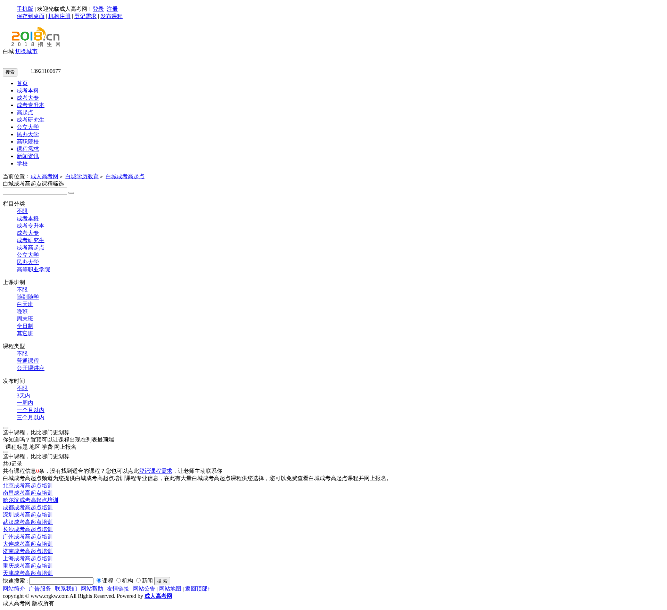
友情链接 (118, 589)
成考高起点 (30, 247)
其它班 (25, 333)
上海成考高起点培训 (28, 558)
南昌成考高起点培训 (28, 493)
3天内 (24, 395)
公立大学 (28, 255)
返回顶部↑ (197, 589)
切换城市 (26, 51)
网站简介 (14, 589)
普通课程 (28, 361)
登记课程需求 (155, 471)
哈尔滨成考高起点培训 (30, 500)
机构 (127, 581)
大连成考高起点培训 (28, 544)
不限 (22, 211)
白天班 (25, 304)
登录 (98, 9)
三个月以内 (30, 417)
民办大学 (28, 262)
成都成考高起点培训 (28, 507)
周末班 (25, 319)
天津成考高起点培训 (28, 573)
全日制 (25, 326)
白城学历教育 (82, 176)
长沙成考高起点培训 (28, 529)
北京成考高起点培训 (28, 485)
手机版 (25, 9)
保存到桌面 (30, 16)
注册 (112, 9)
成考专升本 (30, 226)
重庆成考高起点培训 (28, 566)
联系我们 (66, 589)
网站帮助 (92, 589)
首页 (22, 83)
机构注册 (59, 16)
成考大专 (28, 233)
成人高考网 (44, 176)
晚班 (22, 311)
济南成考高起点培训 (28, 551)
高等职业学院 (33, 269)
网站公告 (144, 589)
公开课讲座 (30, 368)
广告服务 (40, 589)
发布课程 (111, 16)
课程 (107, 581)
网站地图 (170, 589)
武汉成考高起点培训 (28, 522)
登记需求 (85, 16)
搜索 (10, 72)
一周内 (25, 403)
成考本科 (28, 218)
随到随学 (28, 297)
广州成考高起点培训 (28, 536)
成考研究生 (30, 240)
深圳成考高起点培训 (28, 515)
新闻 (147, 581)
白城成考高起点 (125, 176)
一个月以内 (30, 410)
